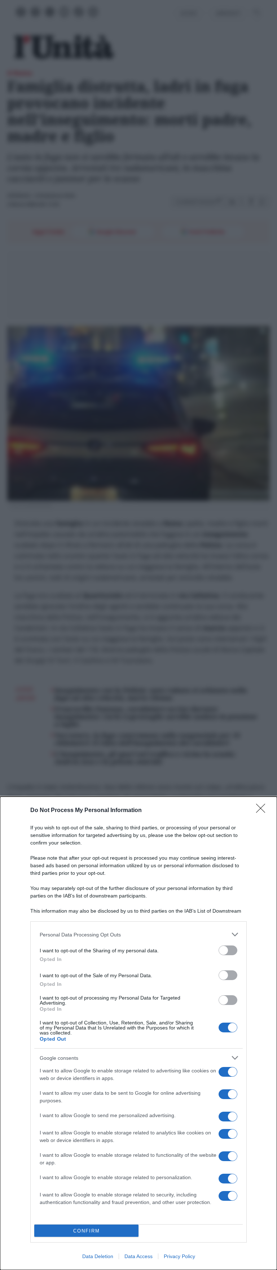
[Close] (263, 810)
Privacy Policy (179, 1256)
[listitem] (138, 934)
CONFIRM (86, 1231)
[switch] (228, 950)
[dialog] (138, 1033)
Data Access (138, 1256)
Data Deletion (97, 1256)
